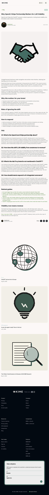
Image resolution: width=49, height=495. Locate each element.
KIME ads (28, 456)
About (27, 403)
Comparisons (29, 418)
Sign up (3, 444)
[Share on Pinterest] (47, 221)
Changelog (3, 403)
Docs (2, 405)
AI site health (4, 407)
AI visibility (3, 449)
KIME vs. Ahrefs (29, 421)
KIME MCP (28, 441)
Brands (8, 473)
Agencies (9, 478)
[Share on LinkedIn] (44, 221)
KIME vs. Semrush (30, 423)
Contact (3, 446)
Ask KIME (28, 453)
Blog (2, 430)
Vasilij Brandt (9, 24)
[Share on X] (41, 221)
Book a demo (4, 441)
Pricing (3, 400)
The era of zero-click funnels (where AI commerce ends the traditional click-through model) (22, 197)
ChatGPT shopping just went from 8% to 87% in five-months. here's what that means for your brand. (24, 201)
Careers (27, 405)
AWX (27, 451)
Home (27, 400)
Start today (4, 439)
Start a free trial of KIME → (7, 214)
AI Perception (29, 446)
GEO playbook (4, 426)
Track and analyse (30, 449)
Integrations (4, 428)
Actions (27, 444)
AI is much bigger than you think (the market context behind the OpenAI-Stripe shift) (21, 192)
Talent (27, 407)
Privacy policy (4, 423)
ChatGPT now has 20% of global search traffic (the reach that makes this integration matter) (23, 193)
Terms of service (5, 421)
